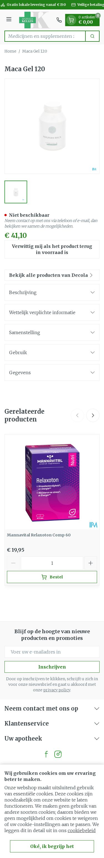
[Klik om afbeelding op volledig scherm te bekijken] (52, 126)
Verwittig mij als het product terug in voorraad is (52, 249)
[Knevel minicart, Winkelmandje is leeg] (71, 20)
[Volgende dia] (93, 415)
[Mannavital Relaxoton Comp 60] (52, 482)
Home (10, 51)
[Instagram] (58, 754)
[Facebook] (46, 754)
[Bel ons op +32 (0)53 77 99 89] (59, 20)
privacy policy (56, 689)
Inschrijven (52, 667)
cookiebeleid (82, 830)
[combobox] (45, 36)
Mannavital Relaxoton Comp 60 (39, 535)
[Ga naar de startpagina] (35, 20)
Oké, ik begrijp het (52, 846)
